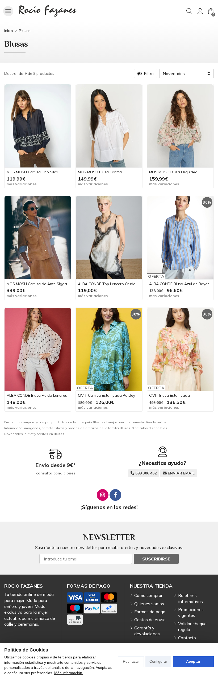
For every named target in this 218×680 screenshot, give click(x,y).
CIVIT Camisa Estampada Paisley (106, 395)
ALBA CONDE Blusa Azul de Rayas (179, 283)
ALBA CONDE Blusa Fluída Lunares (37, 395)
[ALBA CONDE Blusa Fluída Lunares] (38, 349)
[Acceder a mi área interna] (200, 11)
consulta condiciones (55, 473)
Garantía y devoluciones (147, 630)
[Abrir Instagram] (102, 495)
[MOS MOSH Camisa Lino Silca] (38, 126)
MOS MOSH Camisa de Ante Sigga (37, 283)
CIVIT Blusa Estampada (169, 395)
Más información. (68, 673)
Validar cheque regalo (192, 626)
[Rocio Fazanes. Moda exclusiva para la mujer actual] (48, 11)
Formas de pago (149, 611)
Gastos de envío (150, 619)
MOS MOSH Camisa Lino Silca (32, 172)
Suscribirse (156, 559)
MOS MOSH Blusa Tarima (100, 172)
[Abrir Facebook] (115, 495)
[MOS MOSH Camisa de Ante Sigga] (38, 237)
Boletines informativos (190, 598)
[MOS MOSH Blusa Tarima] (109, 126)
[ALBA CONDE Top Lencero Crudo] (109, 237)
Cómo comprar (148, 595)
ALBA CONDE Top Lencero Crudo (107, 283)
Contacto (187, 637)
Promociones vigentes (191, 612)
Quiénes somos (149, 603)
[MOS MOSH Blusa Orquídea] (180, 126)
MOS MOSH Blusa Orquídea (173, 172)
